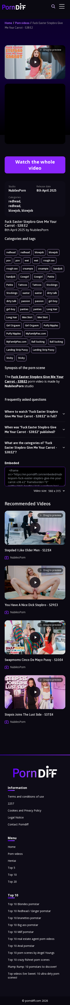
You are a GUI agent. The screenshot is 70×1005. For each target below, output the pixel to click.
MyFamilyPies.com (36, 333)
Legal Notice (16, 817)
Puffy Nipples (51, 325)
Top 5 (11, 867)
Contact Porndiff (18, 824)
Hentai (12, 861)
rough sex (49, 260)
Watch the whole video (35, 165)
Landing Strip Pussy (17, 349)
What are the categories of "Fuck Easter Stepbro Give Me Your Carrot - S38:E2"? (31, 447)
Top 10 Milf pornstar (21, 932)
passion (25, 301)
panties (24, 309)
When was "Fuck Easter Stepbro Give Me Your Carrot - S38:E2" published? (30, 429)
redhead (11, 252)
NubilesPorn (17, 190)
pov (8, 260)
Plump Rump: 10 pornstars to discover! (32, 966)
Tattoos (22, 284)
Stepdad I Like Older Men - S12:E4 (28, 550)
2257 (11, 803)
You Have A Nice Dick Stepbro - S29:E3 (31, 605)
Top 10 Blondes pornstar (23, 904)
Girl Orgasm (13, 325)
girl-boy (53, 301)
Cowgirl (24, 276)
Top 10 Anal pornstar (21, 946)
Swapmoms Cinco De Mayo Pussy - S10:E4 (34, 659)
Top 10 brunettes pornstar (24, 918)
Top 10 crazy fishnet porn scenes (29, 960)
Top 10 (12, 874)
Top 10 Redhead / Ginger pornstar (29, 911)
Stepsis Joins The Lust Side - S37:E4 (29, 714)
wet (27, 260)
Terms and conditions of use (26, 796)
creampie (28, 268)
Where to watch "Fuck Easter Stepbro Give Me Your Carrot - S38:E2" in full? (31, 414)
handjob (57, 268)
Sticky (9, 358)
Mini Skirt (27, 317)
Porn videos (22, 23)
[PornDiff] (14, 6)
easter (26, 293)
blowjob (39, 252)
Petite (51, 276)
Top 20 (12, 881)
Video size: (40, 491)
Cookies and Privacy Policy (24, 810)
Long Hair (52, 309)
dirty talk (52, 293)
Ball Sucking (38, 341)
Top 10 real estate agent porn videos (31, 939)
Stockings (52, 284)
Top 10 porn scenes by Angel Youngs (31, 953)
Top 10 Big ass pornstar (23, 925)
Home (8, 23)
